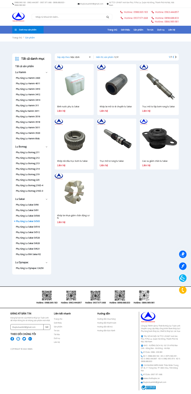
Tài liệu (57, 334)
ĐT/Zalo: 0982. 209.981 (153, 352)
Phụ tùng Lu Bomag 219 (28, 174)
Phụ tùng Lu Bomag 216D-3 (29, 190)
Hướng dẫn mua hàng (106, 319)
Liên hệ (171, 29)
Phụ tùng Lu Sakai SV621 (28, 248)
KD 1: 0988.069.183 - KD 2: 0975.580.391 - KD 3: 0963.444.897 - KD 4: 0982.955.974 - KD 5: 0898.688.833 (160, 359)
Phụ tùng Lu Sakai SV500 (28, 215)
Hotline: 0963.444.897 (167, 12)
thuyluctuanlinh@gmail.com (91, 4)
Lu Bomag (21, 146)
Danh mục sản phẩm (27, 29)
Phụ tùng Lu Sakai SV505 (28, 221)
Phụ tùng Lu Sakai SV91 (27, 210)
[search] (108, 17)
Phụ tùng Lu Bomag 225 (28, 179)
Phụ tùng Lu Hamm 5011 (28, 127)
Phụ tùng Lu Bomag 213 (28, 163)
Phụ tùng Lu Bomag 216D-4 (29, 185)
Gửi (46, 327)
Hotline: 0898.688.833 (167, 18)
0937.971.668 (45, 2)
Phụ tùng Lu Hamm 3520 (28, 133)
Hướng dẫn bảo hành (106, 330)
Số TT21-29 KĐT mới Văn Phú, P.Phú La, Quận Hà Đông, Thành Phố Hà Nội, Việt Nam (141, 3)
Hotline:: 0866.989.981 (167, 21)
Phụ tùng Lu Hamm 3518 (28, 122)
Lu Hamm (20, 72)
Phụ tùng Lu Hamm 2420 (28, 77)
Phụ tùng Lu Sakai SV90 (27, 204)
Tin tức (150, 29)
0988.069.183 (20, 2)
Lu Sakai (20, 199)
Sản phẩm (138, 29)
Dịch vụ (161, 29)
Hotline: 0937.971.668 (136, 18)
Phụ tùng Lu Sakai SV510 (28, 226)
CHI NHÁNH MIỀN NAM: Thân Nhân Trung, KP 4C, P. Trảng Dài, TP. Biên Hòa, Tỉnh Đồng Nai (160, 368)
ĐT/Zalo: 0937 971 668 (152, 374)
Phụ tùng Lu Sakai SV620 (28, 243)
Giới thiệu (125, 29)
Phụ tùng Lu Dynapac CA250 (30, 268)
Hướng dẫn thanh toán (106, 323)
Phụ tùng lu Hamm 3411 (27, 111)
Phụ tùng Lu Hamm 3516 (28, 116)
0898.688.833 (58, 2)
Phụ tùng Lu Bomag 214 (28, 168)
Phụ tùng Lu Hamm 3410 (28, 88)
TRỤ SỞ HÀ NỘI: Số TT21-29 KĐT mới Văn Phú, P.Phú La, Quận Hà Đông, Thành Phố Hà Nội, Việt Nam (159, 339)
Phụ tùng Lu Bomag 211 (28, 152)
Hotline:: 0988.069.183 (136, 12)
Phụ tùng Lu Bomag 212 (28, 157)
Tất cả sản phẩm (24, 66)
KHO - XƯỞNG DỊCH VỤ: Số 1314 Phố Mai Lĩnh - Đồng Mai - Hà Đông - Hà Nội (159, 346)
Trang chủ (112, 29)
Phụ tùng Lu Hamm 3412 (28, 94)
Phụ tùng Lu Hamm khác (28, 138)
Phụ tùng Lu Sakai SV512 (28, 232)
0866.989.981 (20, 5)
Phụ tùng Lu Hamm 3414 (28, 99)
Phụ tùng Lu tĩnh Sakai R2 (28, 254)
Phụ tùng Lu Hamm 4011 (28, 83)
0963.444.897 (33, 2)
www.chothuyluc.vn (152, 378)
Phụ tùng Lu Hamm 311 (27, 105)
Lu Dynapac (21, 262)
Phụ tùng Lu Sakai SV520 (28, 237)
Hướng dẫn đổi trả (105, 326)
